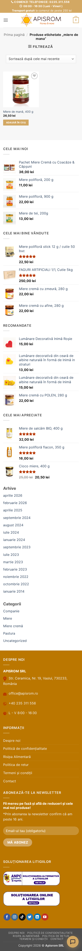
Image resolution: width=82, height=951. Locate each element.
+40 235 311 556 (22, 703)
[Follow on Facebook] (7, 917)
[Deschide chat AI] (73, 942)
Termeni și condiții (17, 773)
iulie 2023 (11, 555)
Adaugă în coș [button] (16, 122)
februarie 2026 (15, 503)
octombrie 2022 (16, 584)
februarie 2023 (15, 569)
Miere (7, 618)
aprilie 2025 (12, 510)
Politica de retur (16, 765)
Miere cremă (13, 626)
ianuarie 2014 (13, 591)
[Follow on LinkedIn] (37, 917)
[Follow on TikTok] (22, 917)
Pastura (9, 633)
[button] (5, 20)
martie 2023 (13, 562)
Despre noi (11, 740)
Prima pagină (14, 35)
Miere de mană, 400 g (18, 111)
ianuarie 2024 (14, 540)
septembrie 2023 (16, 547)
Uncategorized (15, 641)
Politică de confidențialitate (25, 748)
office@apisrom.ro (23, 693)
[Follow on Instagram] (14, 917)
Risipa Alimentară (17, 757)
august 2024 (13, 525)
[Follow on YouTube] (44, 917)
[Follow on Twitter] (29, 917)
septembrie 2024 (16, 518)
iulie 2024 (11, 532)
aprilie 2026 (12, 495)
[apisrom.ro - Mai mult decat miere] (41, 20)
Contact (9, 781)
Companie (11, 611)
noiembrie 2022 (15, 577)
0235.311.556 (59, 2)
